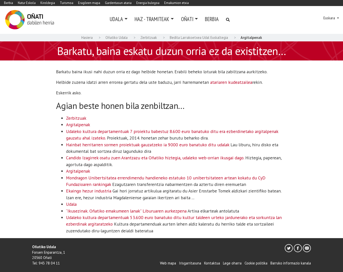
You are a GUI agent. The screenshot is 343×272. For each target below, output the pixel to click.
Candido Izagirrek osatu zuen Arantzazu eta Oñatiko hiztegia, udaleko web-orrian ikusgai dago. (155, 158)
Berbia (8, 3)
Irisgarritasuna (190, 263)
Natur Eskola (27, 3)
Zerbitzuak (148, 37)
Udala (71, 204)
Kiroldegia (47, 3)
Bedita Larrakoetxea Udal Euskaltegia (199, 37)
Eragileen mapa (89, 3)
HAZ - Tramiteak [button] (152, 19)
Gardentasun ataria (118, 3)
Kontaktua (212, 263)
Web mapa (168, 263)
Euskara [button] (329, 18)
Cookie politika (256, 263)
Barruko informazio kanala (290, 263)
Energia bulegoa (147, 3)
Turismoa (66, 3)
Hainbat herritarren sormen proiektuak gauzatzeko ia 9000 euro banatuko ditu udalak (147, 145)
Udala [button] (116, 19)
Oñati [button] (187, 19)
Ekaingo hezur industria (88, 191)
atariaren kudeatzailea (231, 82)
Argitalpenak (78, 124)
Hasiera (87, 37)
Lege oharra (232, 263)
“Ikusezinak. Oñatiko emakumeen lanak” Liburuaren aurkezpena (126, 211)
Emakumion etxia (176, 3)
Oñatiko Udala (116, 37)
